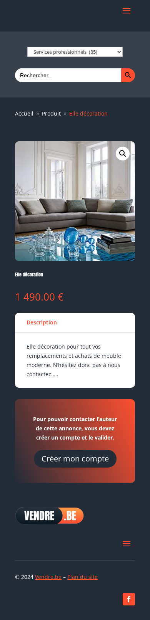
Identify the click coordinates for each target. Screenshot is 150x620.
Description (42, 322)
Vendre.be (48, 576)
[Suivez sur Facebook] (129, 599)
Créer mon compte (75, 458)
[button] (123, 153)
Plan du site (82, 576)
